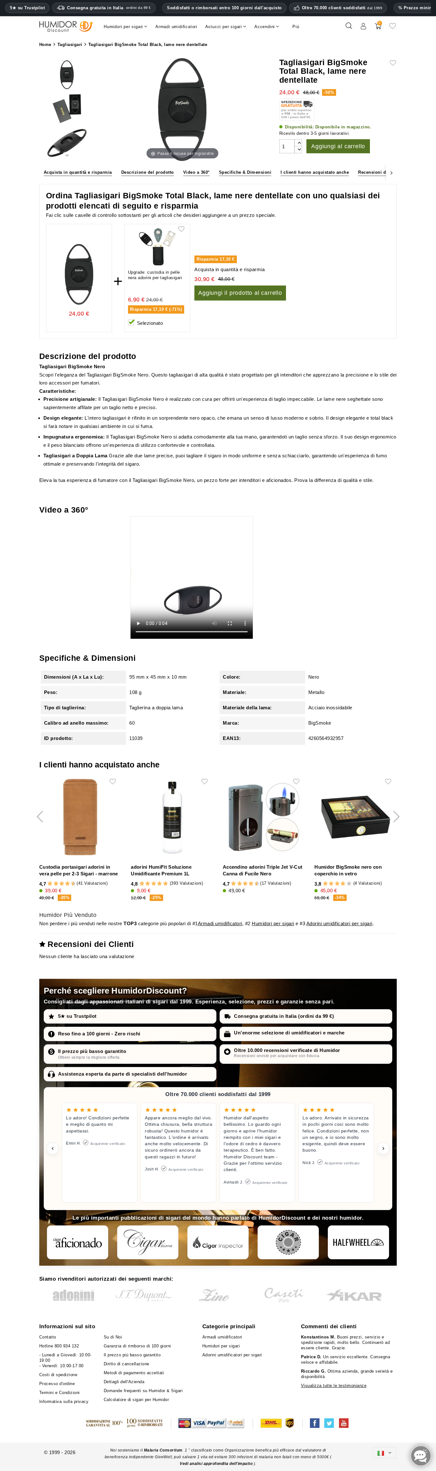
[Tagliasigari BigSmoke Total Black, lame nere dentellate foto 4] (67, 109)
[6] (61, 884)
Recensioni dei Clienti (381, 172)
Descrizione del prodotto (147, 172)
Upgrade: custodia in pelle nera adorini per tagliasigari (155, 275)
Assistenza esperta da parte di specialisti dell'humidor (122, 1074)
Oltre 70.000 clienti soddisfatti (342, 8)
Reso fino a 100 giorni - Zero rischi (99, 1033)
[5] (58, 884)
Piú (295, 26)
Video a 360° (196, 172)
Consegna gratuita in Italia (109, 7)
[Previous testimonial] (53, 1148)
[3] (153, 884)
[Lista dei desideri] (392, 28)
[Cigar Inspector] (218, 1242)
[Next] (391, 172)
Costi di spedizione (58, 1374)
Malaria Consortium (163, 1450)
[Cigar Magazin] (288, 1242)
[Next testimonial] (383, 1148)
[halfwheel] (358, 1242)
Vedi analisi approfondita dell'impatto (217, 1463)
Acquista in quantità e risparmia (78, 172)
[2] (50, 884)
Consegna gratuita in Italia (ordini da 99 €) (284, 1016)
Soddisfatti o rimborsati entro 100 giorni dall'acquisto (224, 7)
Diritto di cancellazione (126, 1363)
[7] (64, 884)
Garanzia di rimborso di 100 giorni (137, 1346)
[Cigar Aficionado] (77, 1242)
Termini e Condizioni (59, 1392)
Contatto (47, 1337)
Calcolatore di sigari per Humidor (136, 1399)
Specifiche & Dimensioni (245, 172)
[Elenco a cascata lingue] (385, 1453)
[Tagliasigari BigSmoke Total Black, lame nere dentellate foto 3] (67, 75)
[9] (70, 884)
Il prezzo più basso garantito (92, 1051)
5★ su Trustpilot (27, 8)
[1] (141, 884)
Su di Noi (113, 1337)
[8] (67, 884)
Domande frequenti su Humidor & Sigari (143, 1390)
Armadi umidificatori (220, 923)
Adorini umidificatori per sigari (339, 923)
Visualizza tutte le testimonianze (334, 1385)
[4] (56, 884)
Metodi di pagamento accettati (134, 1372)
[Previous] (44, 172)
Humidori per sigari (273, 923)
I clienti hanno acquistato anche (315, 172)
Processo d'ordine (57, 1383)
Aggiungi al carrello (338, 146)
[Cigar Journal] (147, 1242)
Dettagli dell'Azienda (124, 1381)
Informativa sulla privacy (64, 1401)
